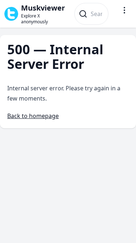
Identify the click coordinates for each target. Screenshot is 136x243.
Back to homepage (33, 116)
